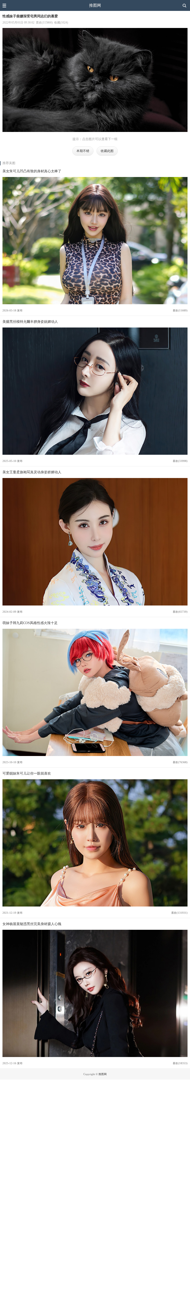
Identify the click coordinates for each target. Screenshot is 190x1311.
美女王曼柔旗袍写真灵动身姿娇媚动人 (31, 472)
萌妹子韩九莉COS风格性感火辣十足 (30, 623)
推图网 (95, 5)
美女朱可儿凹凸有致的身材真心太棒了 (31, 171)
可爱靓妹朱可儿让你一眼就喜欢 (26, 773)
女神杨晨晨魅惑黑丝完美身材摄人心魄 (31, 924)
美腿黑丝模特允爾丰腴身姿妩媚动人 (30, 322)
